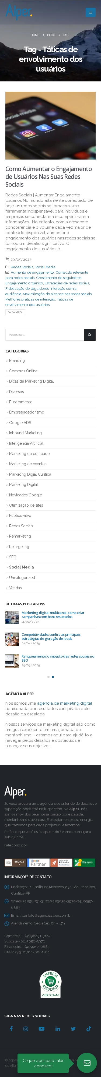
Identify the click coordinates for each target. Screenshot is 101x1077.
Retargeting (19, 547)
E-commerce (20, 402)
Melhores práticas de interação (30, 299)
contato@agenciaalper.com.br (47, 915)
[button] (48, 677)
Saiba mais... (15, 312)
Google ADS (20, 423)
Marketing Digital (23, 484)
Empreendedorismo (26, 412)
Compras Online (23, 371)
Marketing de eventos (27, 464)
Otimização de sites (26, 505)
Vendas (15, 588)
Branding (17, 360)
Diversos (16, 392)
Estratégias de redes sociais (67, 283)
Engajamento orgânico (24, 283)
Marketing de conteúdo (29, 453)
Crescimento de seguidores (58, 278)
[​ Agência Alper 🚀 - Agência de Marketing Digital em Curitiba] (18, 12)
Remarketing (20, 536)
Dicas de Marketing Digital (31, 381)
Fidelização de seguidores (27, 288)
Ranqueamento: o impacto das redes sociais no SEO (58, 658)
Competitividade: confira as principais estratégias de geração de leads (51, 636)
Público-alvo (20, 515)
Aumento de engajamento (32, 272)
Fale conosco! (15, 845)
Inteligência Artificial (26, 443)
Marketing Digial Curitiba (30, 474)
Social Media (45, 267)
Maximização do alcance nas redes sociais (57, 294)
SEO (12, 557)
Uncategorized (22, 577)
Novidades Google (25, 495)
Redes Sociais (22, 267)
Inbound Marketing (25, 433)
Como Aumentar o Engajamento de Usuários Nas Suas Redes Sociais (48, 177)
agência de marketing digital (64, 703)
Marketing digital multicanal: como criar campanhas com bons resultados (53, 614)
